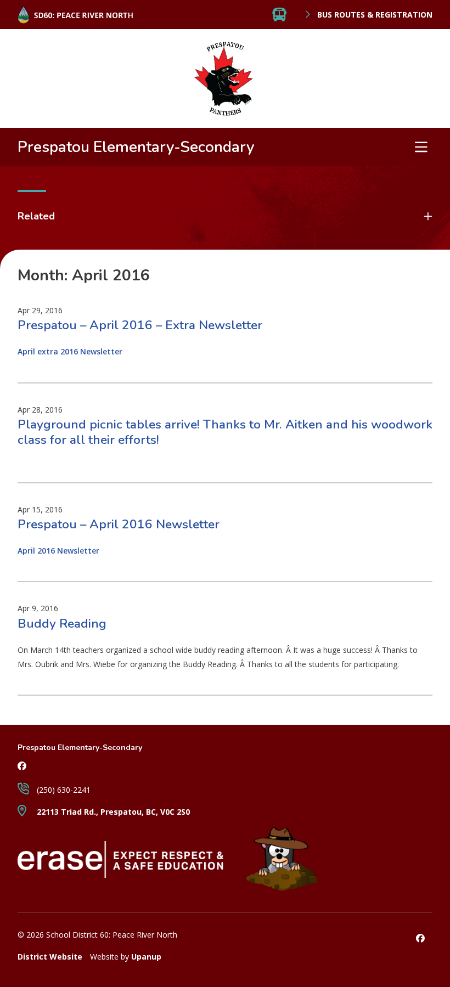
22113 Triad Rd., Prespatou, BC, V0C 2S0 (112, 811)
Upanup (146, 956)
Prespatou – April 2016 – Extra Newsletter (140, 325)
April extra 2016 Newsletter (70, 351)
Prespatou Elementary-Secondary (136, 147)
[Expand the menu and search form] (420, 147)
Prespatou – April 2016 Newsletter (119, 524)
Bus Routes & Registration (373, 14)
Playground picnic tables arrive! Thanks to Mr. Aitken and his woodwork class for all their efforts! (225, 432)
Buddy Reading (62, 623)
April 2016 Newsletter (58, 550)
